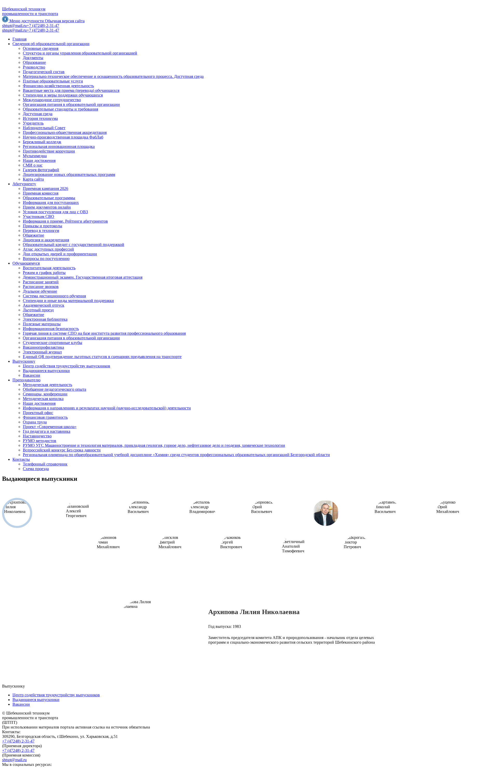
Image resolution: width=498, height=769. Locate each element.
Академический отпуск (43, 305)
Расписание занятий (41, 282)
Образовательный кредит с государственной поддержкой (73, 244)
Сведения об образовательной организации (50, 44)
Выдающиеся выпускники (46, 370)
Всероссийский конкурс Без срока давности (62, 450)
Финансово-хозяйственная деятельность (58, 86)
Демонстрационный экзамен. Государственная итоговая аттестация (82, 277)
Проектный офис (38, 412)
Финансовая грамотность (45, 417)
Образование (34, 62)
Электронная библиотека (45, 319)
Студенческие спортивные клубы (52, 342)
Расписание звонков (41, 286)
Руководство (34, 67)
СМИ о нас (33, 165)
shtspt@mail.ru (14, 760)
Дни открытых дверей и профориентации (60, 254)
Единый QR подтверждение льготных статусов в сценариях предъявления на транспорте (102, 356)
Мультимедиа (35, 156)
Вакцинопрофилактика (43, 347)
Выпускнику (23, 361)
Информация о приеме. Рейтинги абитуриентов (65, 221)
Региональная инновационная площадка (59, 146)
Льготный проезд (38, 310)
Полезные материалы (42, 324)
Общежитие (33, 235)
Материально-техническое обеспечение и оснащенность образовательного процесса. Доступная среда (113, 76)
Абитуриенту (24, 184)
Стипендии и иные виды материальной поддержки (68, 300)
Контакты (21, 459)
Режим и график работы (44, 272)
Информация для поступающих (51, 202)
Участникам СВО (38, 216)
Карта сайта (33, 179)
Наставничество (37, 436)
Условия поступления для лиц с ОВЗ (55, 212)
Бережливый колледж (42, 142)
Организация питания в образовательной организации (71, 104)
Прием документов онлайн (47, 207)
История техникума (40, 118)
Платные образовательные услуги (53, 81)
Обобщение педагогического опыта (54, 389)
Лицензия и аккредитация (46, 240)
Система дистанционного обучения (54, 296)
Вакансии (31, 375)
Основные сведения (40, 48)
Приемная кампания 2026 (45, 188)
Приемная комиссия (40, 193)
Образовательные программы (49, 198)
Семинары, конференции (45, 394)
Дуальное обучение (40, 291)
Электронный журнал (42, 352)
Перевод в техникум (41, 230)
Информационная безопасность (51, 328)
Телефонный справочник (45, 464)
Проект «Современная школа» (50, 426)
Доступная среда (37, 114)
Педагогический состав (44, 72)
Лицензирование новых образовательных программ (69, 174)
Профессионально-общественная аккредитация (65, 132)
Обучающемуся (26, 263)
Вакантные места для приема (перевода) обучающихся (71, 90)
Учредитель (33, 123)
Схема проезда (36, 468)
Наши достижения (39, 160)
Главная (19, 39)
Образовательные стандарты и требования (60, 109)
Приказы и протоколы (42, 226)
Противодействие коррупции (49, 151)
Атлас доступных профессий (48, 249)
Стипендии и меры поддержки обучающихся (63, 95)
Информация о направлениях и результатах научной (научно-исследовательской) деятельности (107, 408)
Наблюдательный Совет (44, 128)
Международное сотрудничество (52, 100)
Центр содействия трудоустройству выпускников (66, 366)
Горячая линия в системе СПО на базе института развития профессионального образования (104, 333)
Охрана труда (35, 422)
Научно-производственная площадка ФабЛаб (63, 137)
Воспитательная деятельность (49, 268)
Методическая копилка (43, 398)
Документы (33, 58)
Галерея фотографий (41, 170)
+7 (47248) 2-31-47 (18, 741)
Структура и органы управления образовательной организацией (80, 53)
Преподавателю (26, 380)
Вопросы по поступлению (46, 258)
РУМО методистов (39, 440)
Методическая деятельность (47, 384)
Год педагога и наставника (46, 431)
